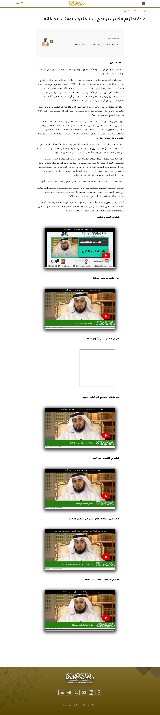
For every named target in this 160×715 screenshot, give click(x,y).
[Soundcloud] (61, 692)
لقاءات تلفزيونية (127, 11)
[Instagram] (91, 692)
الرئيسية (143, 11)
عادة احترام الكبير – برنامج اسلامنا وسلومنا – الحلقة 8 (95, 20)
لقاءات (136, 11)
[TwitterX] (76, 692)
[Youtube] (84, 692)
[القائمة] (143, 3)
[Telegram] (69, 692)
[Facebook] (98, 692)
